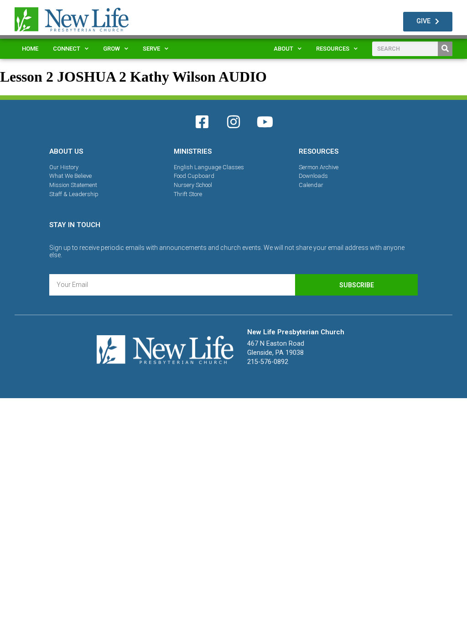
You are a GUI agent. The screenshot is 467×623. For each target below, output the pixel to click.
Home (30, 48)
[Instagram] (233, 121)
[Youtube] (265, 121)
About (283, 48)
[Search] (445, 49)
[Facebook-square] (202, 121)
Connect (66, 48)
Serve (151, 48)
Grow (111, 48)
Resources (332, 48)
